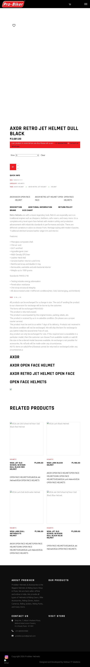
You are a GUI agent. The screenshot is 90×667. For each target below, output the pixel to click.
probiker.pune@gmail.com (25, 636)
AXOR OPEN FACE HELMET (22, 198)
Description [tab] (16, 207)
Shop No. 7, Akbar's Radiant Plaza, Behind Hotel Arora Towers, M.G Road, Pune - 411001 (28, 623)
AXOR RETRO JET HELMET (37, 187)
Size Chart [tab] (27, 210)
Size (13, 155)
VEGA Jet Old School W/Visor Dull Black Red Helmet (17, 465)
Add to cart (31, 167)
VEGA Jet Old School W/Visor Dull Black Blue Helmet (55, 534)
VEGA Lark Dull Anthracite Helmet (17, 533)
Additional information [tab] (40, 207)
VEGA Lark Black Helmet (55, 463)
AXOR (12, 197)
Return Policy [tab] (65, 207)
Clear (43, 155)
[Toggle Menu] (85, 4)
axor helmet (19, 187)
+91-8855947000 (60, 143)
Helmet (54, 187)
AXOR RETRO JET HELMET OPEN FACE (49, 198)
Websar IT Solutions (72, 662)
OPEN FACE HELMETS (69, 198)
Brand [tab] (13, 210)
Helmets (21, 183)
